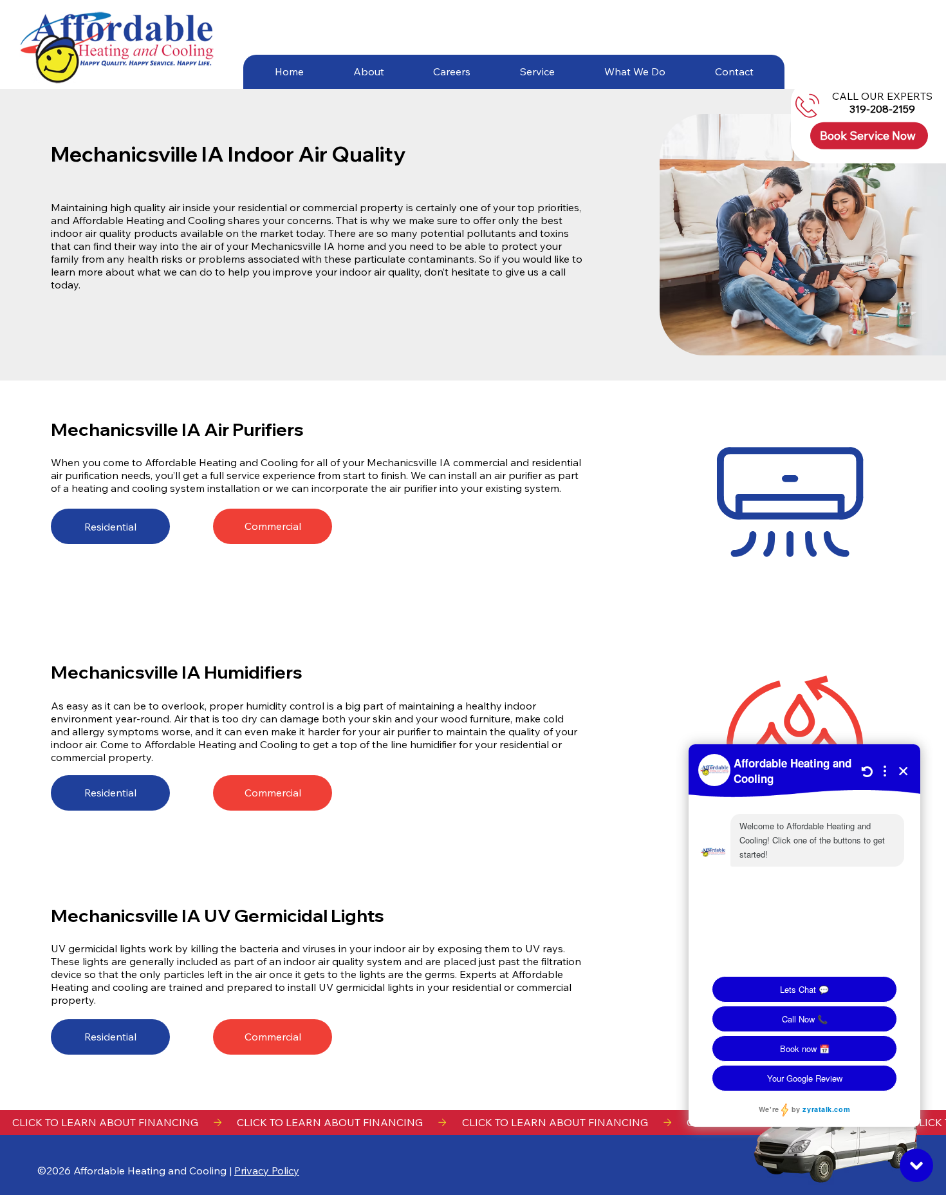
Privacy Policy (266, 1170)
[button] (368, 71)
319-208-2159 (883, 108)
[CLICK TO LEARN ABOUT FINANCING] (473, 1122)
